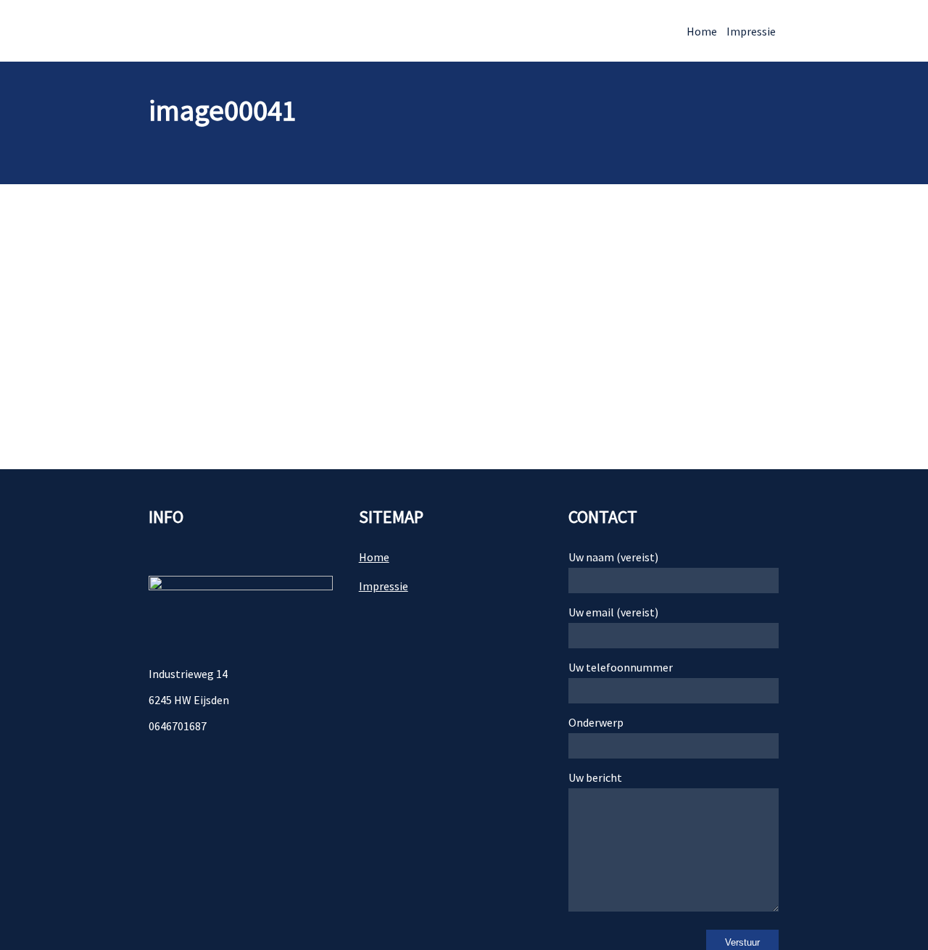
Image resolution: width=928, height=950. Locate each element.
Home (702, 31)
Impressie (751, 31)
